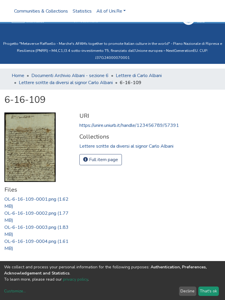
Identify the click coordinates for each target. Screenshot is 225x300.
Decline (187, 291)
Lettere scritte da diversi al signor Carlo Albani (66, 82)
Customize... (15, 291)
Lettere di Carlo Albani (139, 75)
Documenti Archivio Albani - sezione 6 (70, 75)
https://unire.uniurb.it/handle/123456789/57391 (129, 125)
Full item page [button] (103, 159)
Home (18, 75)
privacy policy (75, 279)
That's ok (208, 291)
